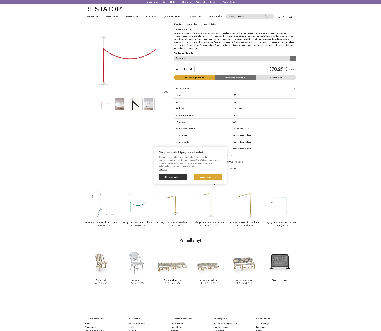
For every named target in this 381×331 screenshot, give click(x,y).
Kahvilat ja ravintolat (155, 2)
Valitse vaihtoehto (183, 52)
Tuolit (87, 323)
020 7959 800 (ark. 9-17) (225, 323)
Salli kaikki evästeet (208, 177)
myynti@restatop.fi (221, 327)
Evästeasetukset (172, 177)
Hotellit (173, 2)
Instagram (260, 327)
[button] (235, 89)
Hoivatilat (187, 2)
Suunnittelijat (229, 2)
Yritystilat (200, 2)
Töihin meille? (177, 323)
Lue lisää (163, 169)
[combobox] (235, 58)
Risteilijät (214, 2)
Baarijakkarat (90, 327)
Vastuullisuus (176, 327)
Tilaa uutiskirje (262, 323)
